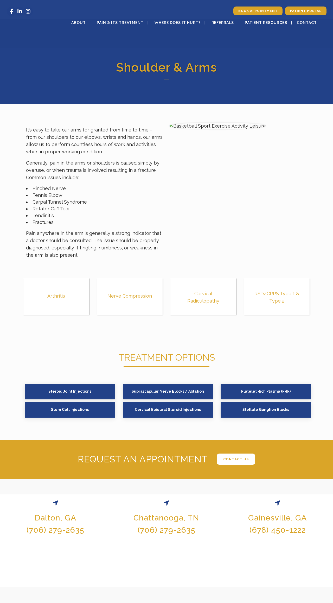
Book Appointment (258, 11)
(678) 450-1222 (277, 530)
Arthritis (56, 296)
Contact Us (236, 459)
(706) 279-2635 (55, 530)
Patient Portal (306, 11)
